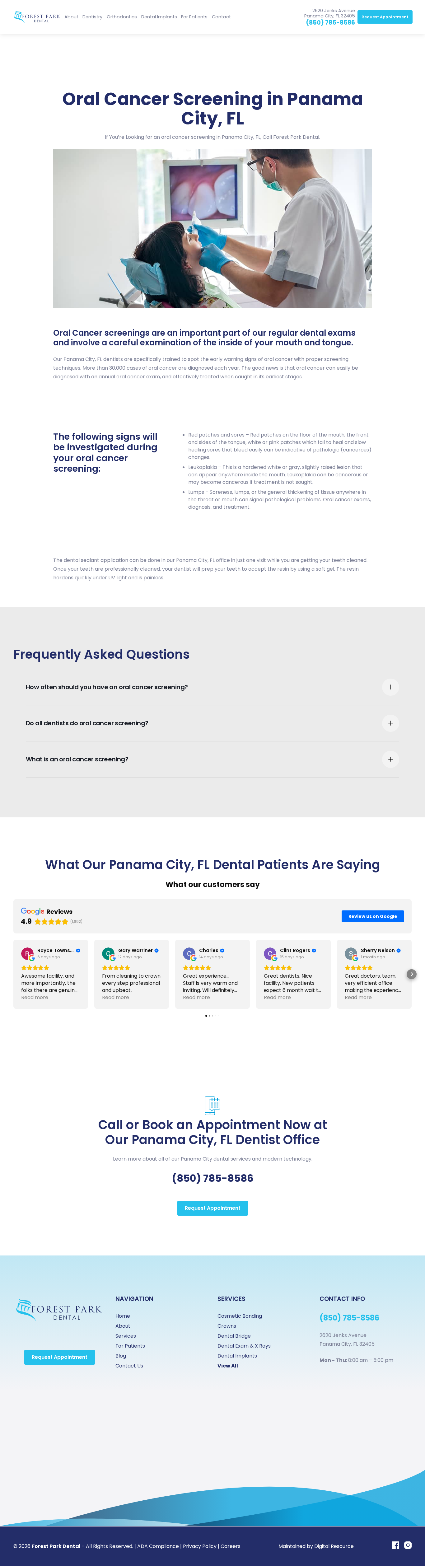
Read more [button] (34, 997)
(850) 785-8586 (330, 22)
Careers (231, 1546)
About (71, 17)
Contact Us (129, 1365)
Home (122, 1316)
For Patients (130, 1345)
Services (125, 1335)
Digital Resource (334, 1546)
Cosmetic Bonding (239, 1316)
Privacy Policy (200, 1546)
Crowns (226, 1326)
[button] (93, 17)
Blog (120, 1355)
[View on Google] (27, 953)
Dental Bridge (234, 1335)
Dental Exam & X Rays (244, 1345)
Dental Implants (159, 17)
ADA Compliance (158, 1546)
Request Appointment (385, 17)
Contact (221, 17)
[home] (37, 17)
